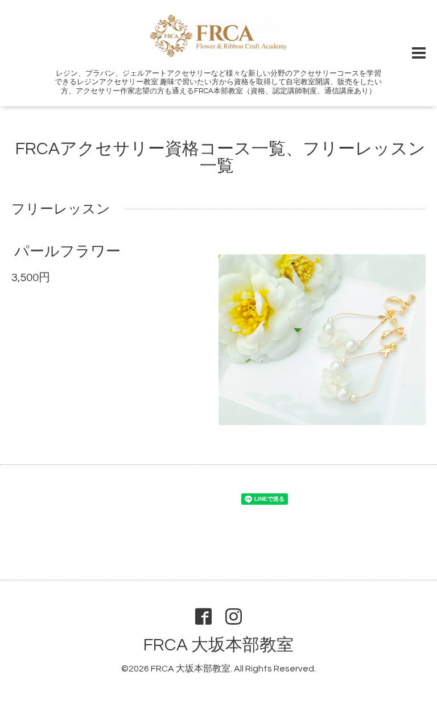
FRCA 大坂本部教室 (218, 645)
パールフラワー (67, 251)
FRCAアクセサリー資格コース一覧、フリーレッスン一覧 (220, 157)
